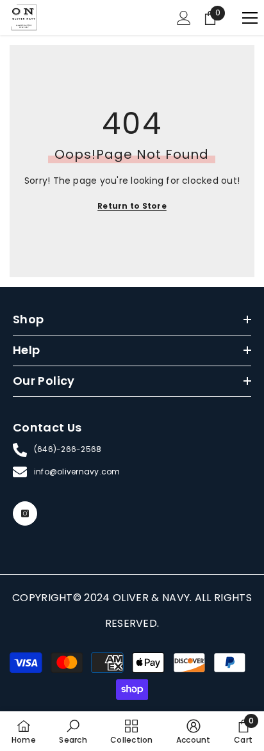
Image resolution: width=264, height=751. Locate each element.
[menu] (250, 18)
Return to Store (132, 205)
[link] (73, 731)
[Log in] (184, 18)
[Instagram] (25, 513)
